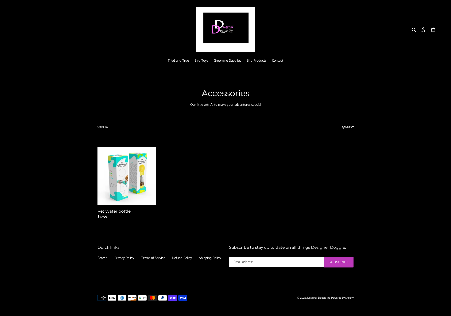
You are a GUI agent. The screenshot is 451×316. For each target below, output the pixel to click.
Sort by (102, 127)
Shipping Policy (210, 258)
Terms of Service (153, 258)
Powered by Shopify (342, 298)
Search (102, 258)
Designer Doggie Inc (318, 298)
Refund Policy (182, 258)
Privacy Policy (124, 258)
